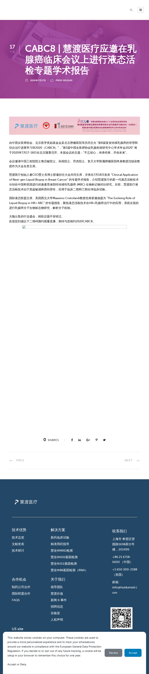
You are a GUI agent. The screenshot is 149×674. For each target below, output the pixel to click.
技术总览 (18, 537)
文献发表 (18, 544)
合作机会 (19, 579)
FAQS (16, 600)
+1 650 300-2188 (124, 569)
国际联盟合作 (21, 593)
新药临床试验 (60, 537)
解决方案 (58, 530)
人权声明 (57, 619)
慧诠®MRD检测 (62, 550)
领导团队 (57, 587)
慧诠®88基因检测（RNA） (69, 570)
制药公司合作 (21, 587)
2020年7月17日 (38, 80)
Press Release (64, 80)
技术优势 (19, 530)
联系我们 (119, 531)
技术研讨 (18, 550)
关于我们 (58, 579)
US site (17, 629)
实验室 (55, 613)
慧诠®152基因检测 (64, 563)
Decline (113, 653)
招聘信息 (57, 606)
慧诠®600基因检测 (64, 557)
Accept (133, 653)
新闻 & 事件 (59, 600)
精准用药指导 (60, 544)
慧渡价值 (57, 593)
